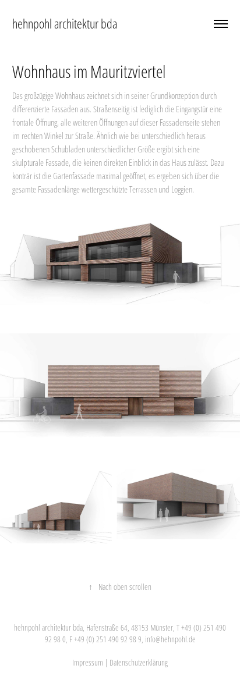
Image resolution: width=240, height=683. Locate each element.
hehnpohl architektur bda (64, 24)
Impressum (87, 662)
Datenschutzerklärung (139, 662)
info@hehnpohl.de (170, 639)
